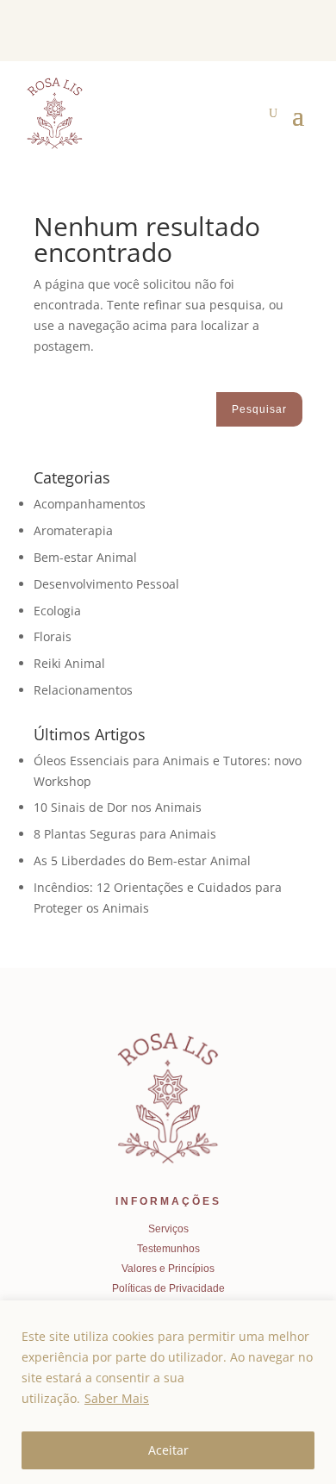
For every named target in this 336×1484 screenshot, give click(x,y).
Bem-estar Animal (85, 557)
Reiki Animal (69, 663)
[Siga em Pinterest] (266, 32)
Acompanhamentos (90, 504)
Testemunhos (168, 1249)
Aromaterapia (73, 530)
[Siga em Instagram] (293, 32)
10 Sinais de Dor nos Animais (118, 807)
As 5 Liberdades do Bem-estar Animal (142, 860)
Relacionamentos (83, 690)
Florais (53, 636)
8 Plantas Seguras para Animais (125, 834)
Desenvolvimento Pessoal (106, 584)
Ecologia (57, 610)
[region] (168, 1392)
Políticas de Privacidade (168, 1288)
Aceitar (168, 1450)
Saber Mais (116, 1398)
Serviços (168, 1229)
